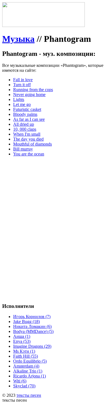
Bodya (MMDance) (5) (33, 331)
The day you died (28, 139)
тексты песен (28, 395)
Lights (18, 99)
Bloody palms (25, 114)
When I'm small (26, 134)
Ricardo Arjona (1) (29, 376)
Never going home (29, 94)
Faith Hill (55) (25, 356)
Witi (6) (19, 381)
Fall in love (23, 79)
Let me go (22, 104)
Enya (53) (21, 341)
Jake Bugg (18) (26, 321)
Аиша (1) (21, 336)
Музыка (18, 39)
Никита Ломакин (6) (32, 326)
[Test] (43, 25)
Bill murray (23, 149)
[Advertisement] (53, 214)
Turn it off (22, 84)
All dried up (23, 124)
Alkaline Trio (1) (27, 371)
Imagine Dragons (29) (32, 346)
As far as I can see (29, 119)
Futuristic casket (27, 109)
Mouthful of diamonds (32, 144)
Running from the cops (33, 89)
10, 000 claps (24, 129)
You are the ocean (28, 154)
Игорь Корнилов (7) (31, 316)
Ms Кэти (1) (24, 351)
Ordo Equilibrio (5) (30, 361)
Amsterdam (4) (26, 366)
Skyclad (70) (24, 386)
